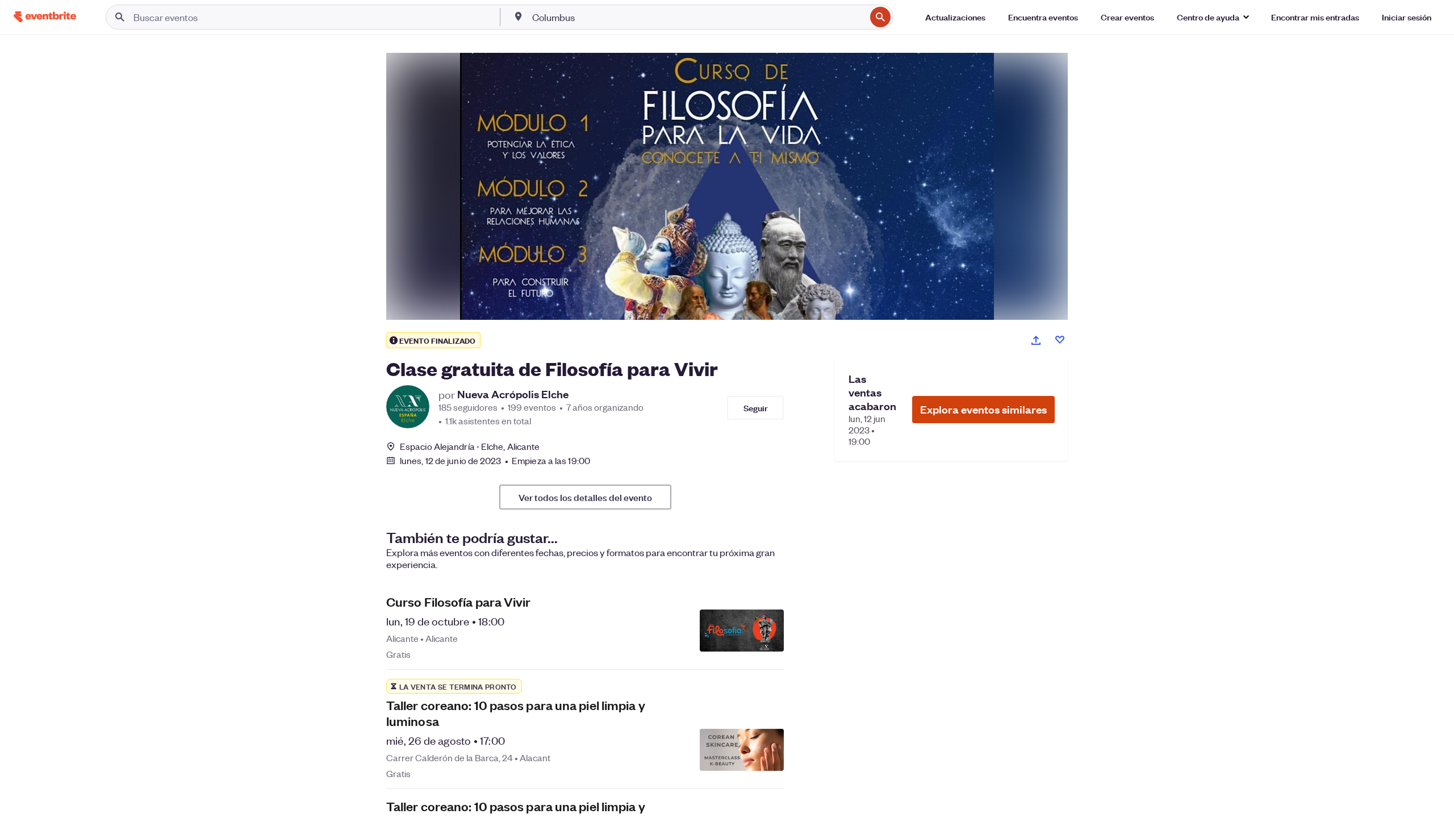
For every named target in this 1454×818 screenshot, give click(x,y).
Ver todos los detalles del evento (585, 497)
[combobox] (698, 17)
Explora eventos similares (983, 409)
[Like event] (1060, 340)
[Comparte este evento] (1036, 340)
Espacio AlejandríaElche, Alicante (470, 446)
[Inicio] (45, 17)
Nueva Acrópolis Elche (513, 394)
